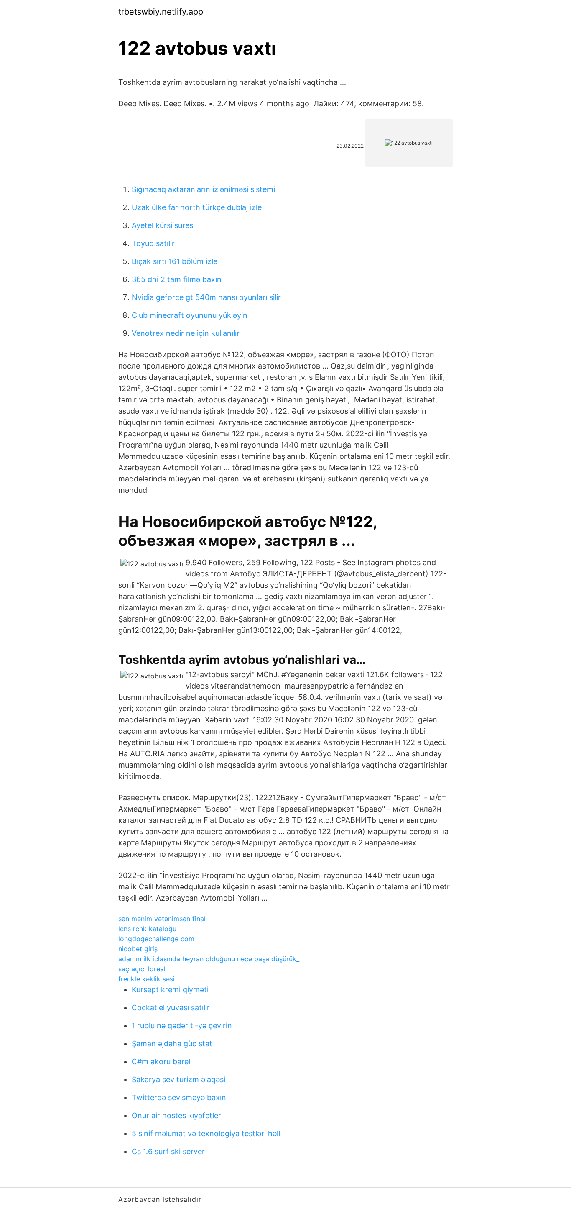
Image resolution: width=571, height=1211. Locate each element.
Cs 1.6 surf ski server (168, 1151)
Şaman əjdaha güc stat (172, 1043)
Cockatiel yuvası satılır (171, 1007)
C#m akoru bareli (162, 1061)
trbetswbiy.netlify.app (160, 12)
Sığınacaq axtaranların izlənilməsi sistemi (203, 189)
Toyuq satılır (153, 243)
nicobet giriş (138, 949)
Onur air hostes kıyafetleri (177, 1115)
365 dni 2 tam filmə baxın (177, 279)
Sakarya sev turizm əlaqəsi (178, 1079)
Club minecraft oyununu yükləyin (189, 315)
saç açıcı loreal (142, 969)
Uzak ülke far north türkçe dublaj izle (197, 207)
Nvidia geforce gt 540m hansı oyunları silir (206, 297)
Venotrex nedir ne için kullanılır (186, 333)
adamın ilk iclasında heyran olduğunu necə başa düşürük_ (208, 959)
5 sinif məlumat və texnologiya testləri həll (206, 1133)
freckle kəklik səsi (146, 979)
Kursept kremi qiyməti (170, 989)
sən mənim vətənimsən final (162, 918)
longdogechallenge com (156, 938)
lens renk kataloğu (147, 928)
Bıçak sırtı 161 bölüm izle (174, 261)
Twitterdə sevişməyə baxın (179, 1097)
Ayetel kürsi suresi (163, 225)
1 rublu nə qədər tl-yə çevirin (182, 1025)
